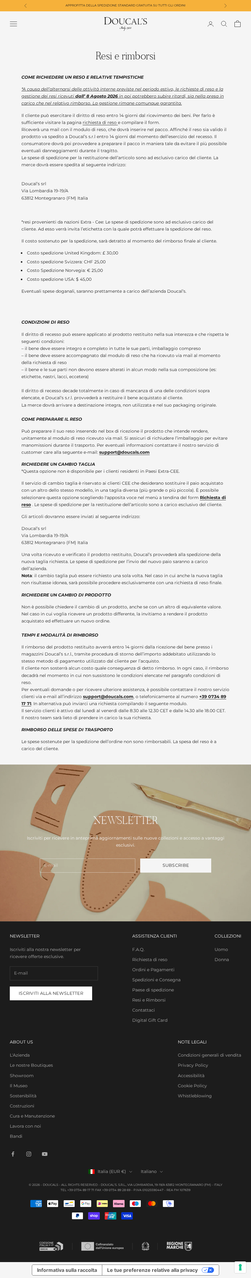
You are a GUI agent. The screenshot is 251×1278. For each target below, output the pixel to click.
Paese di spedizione (153, 990)
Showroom (22, 1075)
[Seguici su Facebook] (13, 1154)
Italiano (149, 1171)
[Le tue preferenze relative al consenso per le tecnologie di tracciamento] (240, 1267)
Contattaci (143, 1010)
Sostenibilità (23, 1096)
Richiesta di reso (149, 959)
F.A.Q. (138, 949)
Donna (222, 959)
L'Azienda (20, 1055)
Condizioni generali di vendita (209, 1055)
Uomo (221, 949)
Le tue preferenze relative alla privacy (152, 1270)
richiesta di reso (100, 122)
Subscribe (176, 865)
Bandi (16, 1136)
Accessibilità (191, 1075)
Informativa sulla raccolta (67, 1270)
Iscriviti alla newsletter (51, 993)
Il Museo (19, 1085)
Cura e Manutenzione (32, 1116)
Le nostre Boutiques (31, 1065)
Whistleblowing (195, 1096)
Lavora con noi (25, 1126)
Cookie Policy (192, 1085)
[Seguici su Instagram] (29, 1154)
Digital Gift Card (149, 1020)
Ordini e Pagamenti (153, 969)
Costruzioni (22, 1106)
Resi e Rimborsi (149, 1000)
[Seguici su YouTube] (45, 1154)
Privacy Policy (193, 1065)
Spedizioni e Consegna (156, 980)
